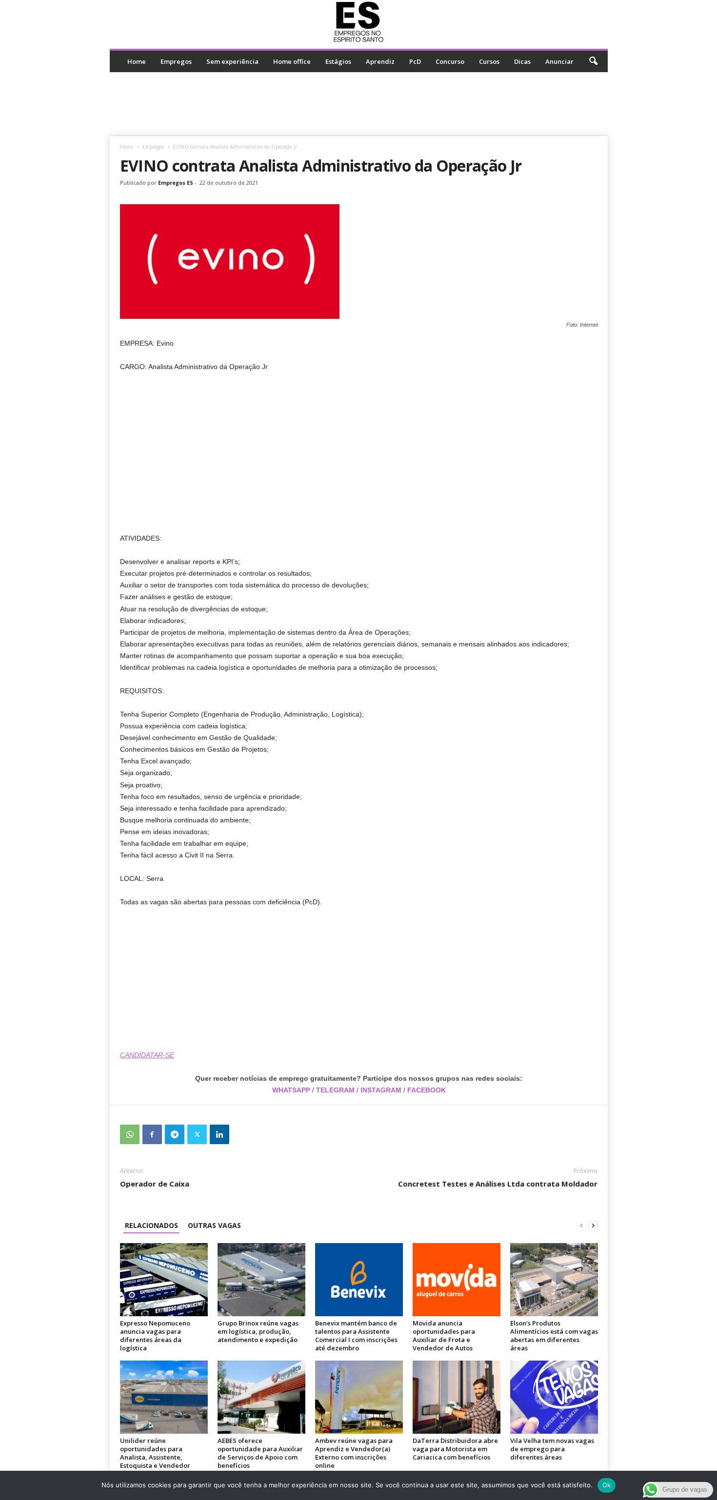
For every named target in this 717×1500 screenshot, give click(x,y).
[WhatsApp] (129, 1134)
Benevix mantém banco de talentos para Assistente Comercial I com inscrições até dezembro (356, 1335)
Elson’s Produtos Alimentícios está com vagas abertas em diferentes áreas (554, 1335)
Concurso (450, 61)
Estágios (338, 61)
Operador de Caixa (154, 1183)
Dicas (522, 61)
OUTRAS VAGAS (214, 1225)
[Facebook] (152, 1134)
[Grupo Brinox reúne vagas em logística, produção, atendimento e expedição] (261, 1279)
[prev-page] (581, 1225)
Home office (292, 61)
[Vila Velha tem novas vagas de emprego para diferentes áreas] (554, 1397)
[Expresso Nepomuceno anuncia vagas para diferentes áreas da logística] (164, 1279)
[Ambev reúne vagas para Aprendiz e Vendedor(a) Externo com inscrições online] (359, 1397)
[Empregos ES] (359, 22)
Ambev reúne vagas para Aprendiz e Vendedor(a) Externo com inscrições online (354, 1453)
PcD (415, 61)
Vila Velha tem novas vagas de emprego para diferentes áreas (552, 1448)
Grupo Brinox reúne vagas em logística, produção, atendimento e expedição (258, 1331)
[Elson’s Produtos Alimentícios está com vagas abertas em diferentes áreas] (554, 1279)
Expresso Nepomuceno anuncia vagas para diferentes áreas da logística (155, 1335)
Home (136, 61)
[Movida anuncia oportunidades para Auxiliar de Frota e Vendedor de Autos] (456, 1279)
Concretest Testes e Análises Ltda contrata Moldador (498, 1183)
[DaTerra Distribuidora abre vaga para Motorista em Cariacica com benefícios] (456, 1397)
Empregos (176, 61)
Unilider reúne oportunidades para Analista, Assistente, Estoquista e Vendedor (155, 1453)
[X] (197, 1134)
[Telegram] (174, 1134)
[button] (593, 61)
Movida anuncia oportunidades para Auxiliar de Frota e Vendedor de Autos (444, 1335)
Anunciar (559, 61)
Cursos (489, 61)
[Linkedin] (219, 1134)
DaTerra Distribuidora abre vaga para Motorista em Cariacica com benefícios (455, 1448)
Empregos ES (175, 182)
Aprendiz (380, 61)
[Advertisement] (358, 104)
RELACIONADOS (151, 1225)
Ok (606, 1485)
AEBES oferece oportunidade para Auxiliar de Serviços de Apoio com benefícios (260, 1453)
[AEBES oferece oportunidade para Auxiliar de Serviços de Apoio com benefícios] (261, 1397)
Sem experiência (232, 61)
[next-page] (593, 1225)
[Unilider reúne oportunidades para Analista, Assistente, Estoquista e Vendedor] (164, 1397)
